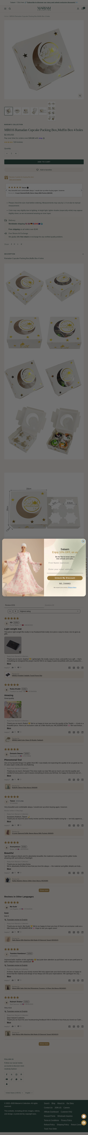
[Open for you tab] (83, 1122)
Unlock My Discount (65, 578)
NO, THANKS (65, 583)
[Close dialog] (83, 541)
